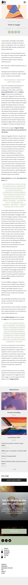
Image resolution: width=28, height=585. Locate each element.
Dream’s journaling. (14, 412)
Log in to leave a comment (14, 480)
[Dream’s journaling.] (14, 401)
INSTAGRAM (7, 552)
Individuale (3, 453)
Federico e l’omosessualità (8, 456)
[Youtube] (9, 540)
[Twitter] (12, 32)
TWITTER (6, 555)
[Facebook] (9, 32)
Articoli (14, 415)
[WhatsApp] (18, 32)
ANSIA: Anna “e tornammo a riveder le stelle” (13, 451)
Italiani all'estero (12, 21)
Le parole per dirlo (14, 437)
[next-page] (15, 469)
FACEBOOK (6, 554)
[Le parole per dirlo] (14, 426)
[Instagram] (2, 540)
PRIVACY (6, 548)
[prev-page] (13, 469)
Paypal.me (6, 550)
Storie (18, 21)
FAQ (5, 557)
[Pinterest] (15, 32)
